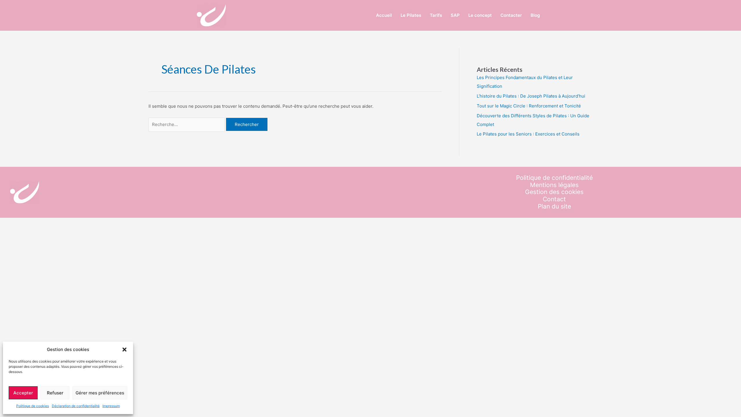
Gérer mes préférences (100, 393)
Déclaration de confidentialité (76, 406)
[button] (124, 349)
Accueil (384, 15)
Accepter (23, 393)
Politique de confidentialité (554, 177)
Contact (554, 199)
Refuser (55, 393)
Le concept (480, 15)
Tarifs (436, 15)
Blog (535, 15)
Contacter (511, 15)
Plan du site (554, 206)
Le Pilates (411, 15)
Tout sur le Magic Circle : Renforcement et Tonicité (529, 106)
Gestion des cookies (554, 192)
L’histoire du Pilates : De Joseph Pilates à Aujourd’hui (531, 96)
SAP (455, 15)
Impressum (111, 406)
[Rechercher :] (187, 124)
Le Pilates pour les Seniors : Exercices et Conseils (528, 134)
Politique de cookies (32, 406)
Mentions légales (554, 185)
